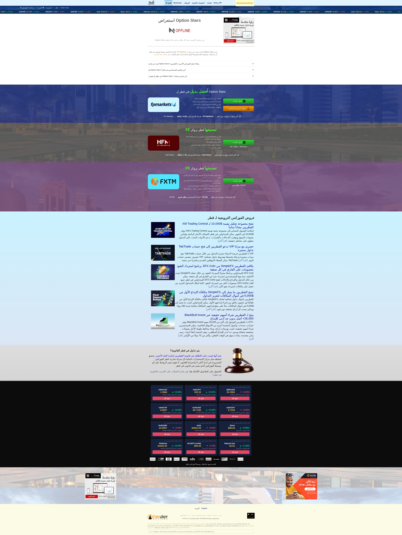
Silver (82, 12)
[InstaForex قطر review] (177, 460)
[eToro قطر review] (208, 460)
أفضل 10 (168, 3)
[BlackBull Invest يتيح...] (163, 328)
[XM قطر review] (161, 460)
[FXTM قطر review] (240, 460)
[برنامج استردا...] (163, 279)
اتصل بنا (215, 515)
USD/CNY (7, 12)
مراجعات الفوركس (28, 8)
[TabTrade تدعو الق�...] (163, 260)
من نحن (220, 515)
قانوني (193, 515)
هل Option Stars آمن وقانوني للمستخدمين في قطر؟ (201, 70)
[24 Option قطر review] (232, 460)
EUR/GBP (33, 12)
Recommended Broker (245, 3)
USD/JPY (158, 12)
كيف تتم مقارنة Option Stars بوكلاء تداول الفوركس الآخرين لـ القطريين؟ (201, 63)
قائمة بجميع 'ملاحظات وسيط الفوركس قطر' (201, 464)
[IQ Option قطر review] (216, 460)
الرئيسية (49, 8)
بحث (189, 515)
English (204, 508)
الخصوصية (209, 515)
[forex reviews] (157, 519)
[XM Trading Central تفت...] (163, 237)
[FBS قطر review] (169, 460)
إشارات (209, 3)
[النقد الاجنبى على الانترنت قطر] (152, 4)
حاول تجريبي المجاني (237, 108)
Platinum (106, 12)
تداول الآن (167, 398)
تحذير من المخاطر (201, 515)
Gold (57, 12)
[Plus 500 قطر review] (153, 460)
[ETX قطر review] (224, 460)
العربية (40, 8)
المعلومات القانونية (198, 3)
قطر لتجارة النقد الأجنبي (162, 54)
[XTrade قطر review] (184, 460)
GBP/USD (184, 12)
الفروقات (187, 3)
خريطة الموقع (183, 515)
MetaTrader (177, 3)
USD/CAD (133, 12)
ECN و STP (218, 3)
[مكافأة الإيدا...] (163, 305)
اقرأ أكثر (151, 531)
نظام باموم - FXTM (238, 185)
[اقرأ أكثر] (222, 240)
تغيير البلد (251, 517)
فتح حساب (237, 101)
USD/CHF (210, 12)
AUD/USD (235, 12)
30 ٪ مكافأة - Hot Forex (238, 147)
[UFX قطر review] (192, 460)
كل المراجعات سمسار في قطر (229, 116)
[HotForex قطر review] (201, 460)
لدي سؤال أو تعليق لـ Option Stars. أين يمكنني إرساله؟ (201, 76)
